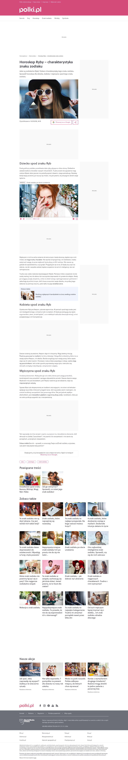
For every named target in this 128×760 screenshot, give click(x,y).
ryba (22, 462)
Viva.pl (89, 733)
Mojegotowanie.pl (47, 737)
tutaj (35, 757)
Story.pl (89, 740)
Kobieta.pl (68, 737)
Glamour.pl (23, 737)
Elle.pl (21, 733)
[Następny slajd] (108, 669)
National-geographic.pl (49, 740)
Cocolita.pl (23, 740)
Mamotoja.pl (46, 733)
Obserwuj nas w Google (62, 122)
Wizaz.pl (89, 737)
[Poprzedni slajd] (20, 669)
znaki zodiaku (43, 462)
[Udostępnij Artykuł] (75, 122)
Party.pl (67, 733)
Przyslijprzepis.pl (70, 740)
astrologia (31, 462)
